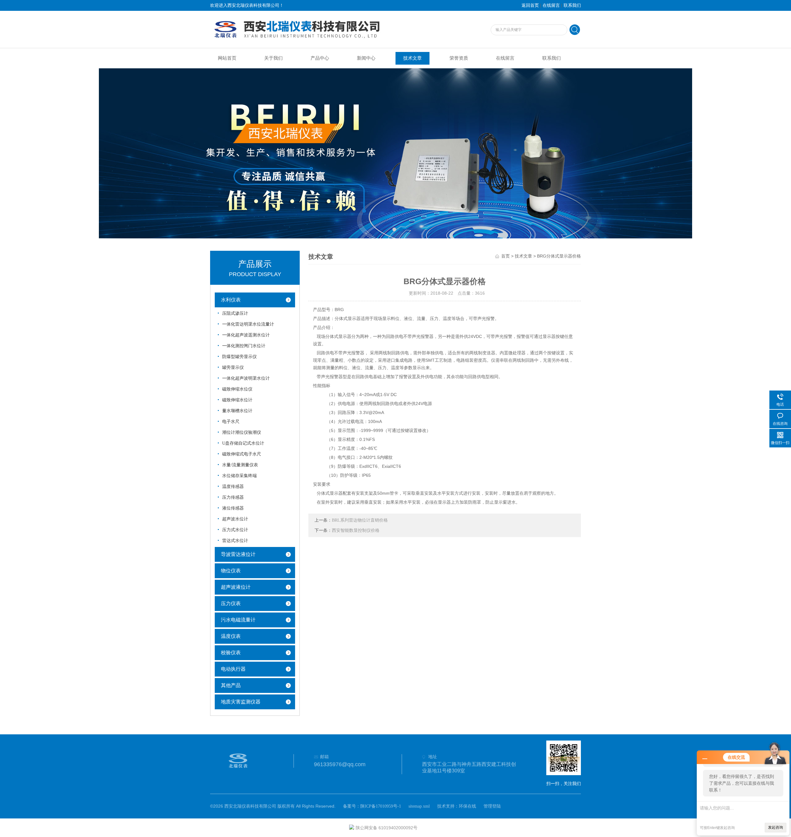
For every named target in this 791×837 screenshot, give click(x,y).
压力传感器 (233, 497)
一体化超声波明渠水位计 (246, 378)
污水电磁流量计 (238, 619)
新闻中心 (366, 58)
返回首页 (530, 5)
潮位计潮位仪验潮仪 (241, 432)
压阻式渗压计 (235, 313)
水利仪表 (231, 299)
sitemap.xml (419, 806)
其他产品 (231, 685)
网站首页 (227, 58)
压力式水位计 (235, 529)
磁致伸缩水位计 (237, 400)
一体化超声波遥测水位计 (246, 335)
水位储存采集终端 (239, 475)
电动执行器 (233, 669)
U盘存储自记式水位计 (243, 443)
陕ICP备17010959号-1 (380, 806)
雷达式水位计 (235, 540)
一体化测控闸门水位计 (243, 346)
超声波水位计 (235, 519)
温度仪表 (231, 636)
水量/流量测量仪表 (240, 465)
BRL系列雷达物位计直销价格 (360, 520)
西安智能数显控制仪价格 (355, 530)
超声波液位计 (236, 587)
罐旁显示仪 (233, 367)
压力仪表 (231, 603)
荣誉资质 (459, 58)
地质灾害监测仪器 (240, 701)
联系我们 (572, 5)
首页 (505, 256)
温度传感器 (233, 486)
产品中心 (320, 58)
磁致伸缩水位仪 (237, 389)
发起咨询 (775, 827)
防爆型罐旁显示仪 (239, 356)
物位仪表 (231, 570)
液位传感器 (233, 508)
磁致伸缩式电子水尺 (241, 454)
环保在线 (467, 806)
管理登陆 (492, 806)
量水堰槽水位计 (237, 410)
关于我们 (273, 58)
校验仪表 (231, 652)
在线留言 (551, 5)
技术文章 (412, 58)
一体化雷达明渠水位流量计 (248, 324)
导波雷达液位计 (238, 554)
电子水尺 (230, 421)
